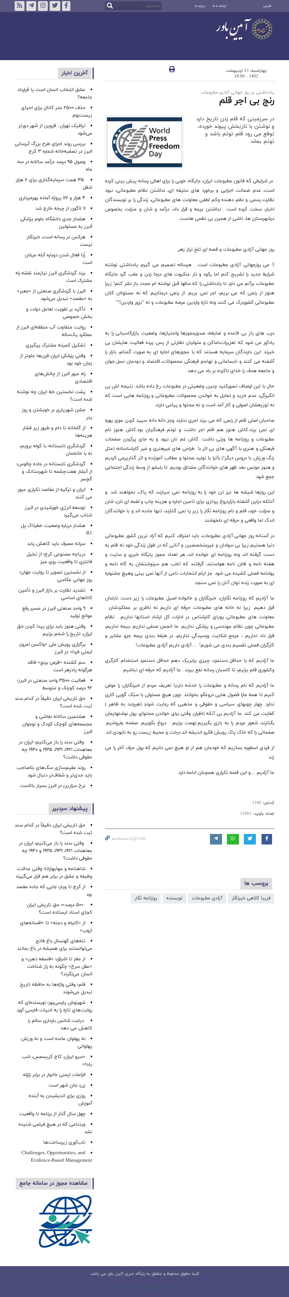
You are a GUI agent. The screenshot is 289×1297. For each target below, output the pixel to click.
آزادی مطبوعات (207, 898)
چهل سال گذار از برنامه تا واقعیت (52, 1114)
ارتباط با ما (219, 6)
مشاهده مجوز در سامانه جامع (54, 1183)
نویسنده (174, 898)
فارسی (267, 6)
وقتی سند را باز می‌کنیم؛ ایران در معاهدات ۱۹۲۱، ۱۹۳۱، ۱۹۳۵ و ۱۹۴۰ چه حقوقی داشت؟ (55, 750)
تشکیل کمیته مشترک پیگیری (54, 345)
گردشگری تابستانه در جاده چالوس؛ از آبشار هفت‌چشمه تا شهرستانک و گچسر (54, 472)
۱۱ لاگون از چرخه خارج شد (60, 208)
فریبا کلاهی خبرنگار (251, 898)
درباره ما (200, 6)
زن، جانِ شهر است (67, 1085)
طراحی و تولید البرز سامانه (144, 1287)
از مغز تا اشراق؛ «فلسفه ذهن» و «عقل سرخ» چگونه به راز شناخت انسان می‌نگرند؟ (56, 967)
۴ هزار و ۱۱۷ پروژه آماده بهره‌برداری (52, 198)
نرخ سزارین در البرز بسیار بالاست (52, 785)
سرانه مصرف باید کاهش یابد (56, 543)
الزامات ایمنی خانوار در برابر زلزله (54, 1075)
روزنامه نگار (146, 898)
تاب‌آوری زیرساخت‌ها (64, 1142)
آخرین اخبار (75, 73)
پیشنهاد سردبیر (70, 809)
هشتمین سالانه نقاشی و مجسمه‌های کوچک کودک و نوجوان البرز (57, 724)
